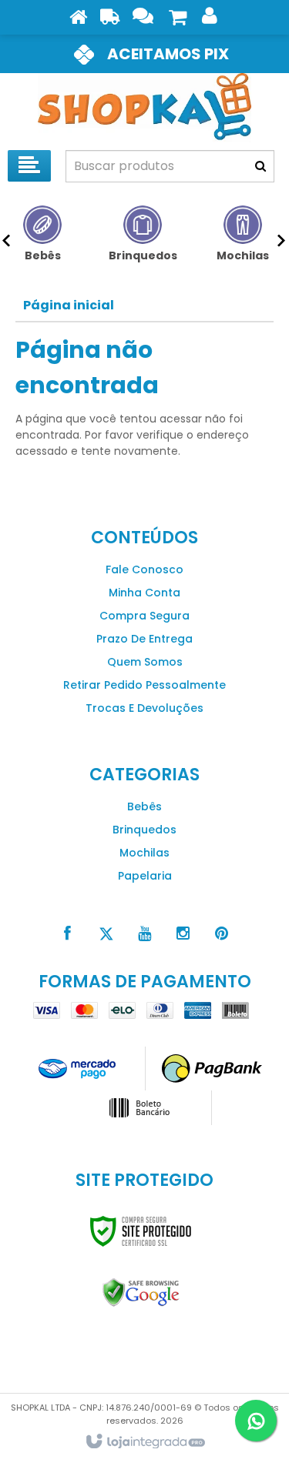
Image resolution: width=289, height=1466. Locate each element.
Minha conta (144, 592)
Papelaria (145, 875)
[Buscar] (260, 166)
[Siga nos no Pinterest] (222, 933)
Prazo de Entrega (144, 638)
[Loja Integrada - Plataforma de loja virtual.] (144, 1442)
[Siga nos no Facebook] (68, 933)
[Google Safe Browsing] (140, 1292)
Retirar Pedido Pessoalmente (144, 685)
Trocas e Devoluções (144, 708)
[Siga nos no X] (106, 933)
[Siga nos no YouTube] (145, 933)
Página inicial (68, 305)
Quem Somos (145, 662)
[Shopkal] (144, 107)
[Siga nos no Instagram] (183, 933)
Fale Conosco (144, 569)
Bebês (144, 806)
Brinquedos (144, 829)
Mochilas (144, 852)
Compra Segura (144, 615)
